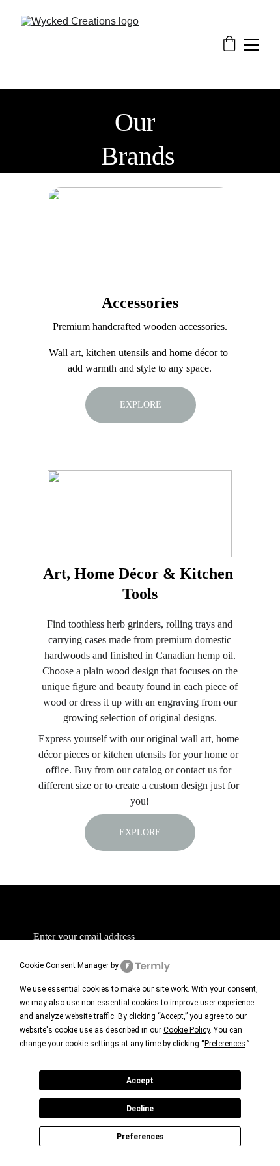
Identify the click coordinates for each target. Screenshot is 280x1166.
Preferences (140, 1136)
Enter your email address (84, 936)
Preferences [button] (224, 1043)
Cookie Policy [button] (186, 1029)
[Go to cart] (229, 45)
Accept (140, 1080)
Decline (140, 1108)
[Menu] (251, 45)
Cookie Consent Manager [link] (64, 965)
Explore (140, 404)
